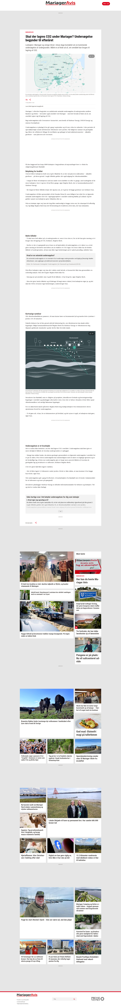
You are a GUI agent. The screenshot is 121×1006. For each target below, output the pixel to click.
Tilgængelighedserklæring (22, 1003)
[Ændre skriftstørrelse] (26, 100)
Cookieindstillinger (21, 1001)
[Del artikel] (30, 100)
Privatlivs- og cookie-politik (23, 999)
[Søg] (74, 999)
